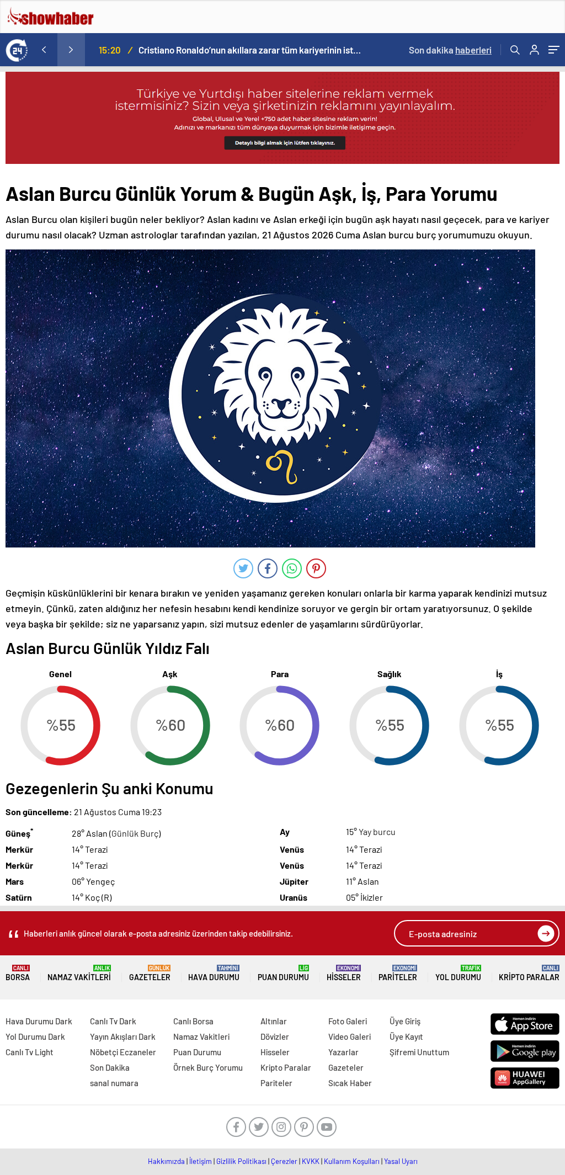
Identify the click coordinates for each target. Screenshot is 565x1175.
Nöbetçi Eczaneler (123, 1052)
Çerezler (284, 1161)
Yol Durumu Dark (35, 1036)
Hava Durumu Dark (39, 1021)
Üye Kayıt (406, 1036)
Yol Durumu (458, 973)
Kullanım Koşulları (352, 1161)
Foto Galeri (347, 1021)
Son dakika (450, 49)
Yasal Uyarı (401, 1161)
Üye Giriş (405, 1021)
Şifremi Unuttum (419, 1052)
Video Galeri (349, 1036)
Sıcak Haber (350, 1083)
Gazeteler (149, 973)
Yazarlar (343, 1052)
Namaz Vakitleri (79, 973)
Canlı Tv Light (30, 1052)
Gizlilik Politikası (241, 1161)
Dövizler (274, 1036)
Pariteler (398, 973)
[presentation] (43, 49)
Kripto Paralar (529, 973)
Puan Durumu (283, 973)
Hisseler (344, 973)
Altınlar (273, 1021)
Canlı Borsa (193, 1021)
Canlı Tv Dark (113, 1021)
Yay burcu (377, 831)
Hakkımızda (166, 1161)
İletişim (200, 1161)
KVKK (310, 1161)
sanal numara (114, 1083)
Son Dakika (110, 1067)
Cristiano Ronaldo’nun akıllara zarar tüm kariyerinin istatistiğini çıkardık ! (249, 49)
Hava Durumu (213, 973)
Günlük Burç (134, 833)
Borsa (18, 973)
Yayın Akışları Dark (123, 1036)
